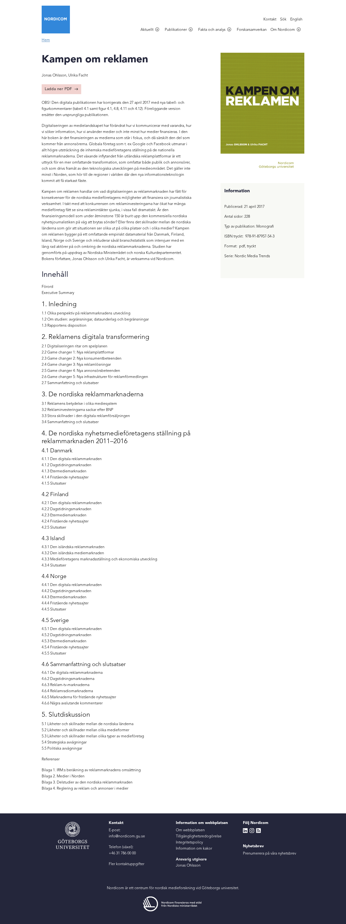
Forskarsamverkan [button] (252, 30)
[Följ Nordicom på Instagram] (251, 830)
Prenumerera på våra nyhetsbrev (269, 854)
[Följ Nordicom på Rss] (258, 830)
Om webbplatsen (190, 830)
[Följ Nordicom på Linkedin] (245, 830)
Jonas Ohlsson (188, 866)
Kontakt (269, 19)
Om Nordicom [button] (282, 30)
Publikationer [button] (176, 30)
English (296, 19)
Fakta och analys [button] (211, 30)
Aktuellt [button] (147, 30)
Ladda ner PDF (58, 89)
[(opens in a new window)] (173, 904)
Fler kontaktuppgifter (126, 864)
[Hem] (58, 19)
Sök (283, 19)
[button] (159, 30)
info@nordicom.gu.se (127, 836)
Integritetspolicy (189, 842)
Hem (46, 40)
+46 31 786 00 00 (122, 853)
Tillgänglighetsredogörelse (198, 836)
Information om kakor (194, 849)
